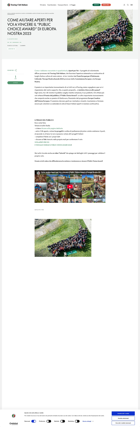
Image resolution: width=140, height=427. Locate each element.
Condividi (10, 70)
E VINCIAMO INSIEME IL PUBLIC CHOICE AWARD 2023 (53, 145)
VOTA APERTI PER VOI (42, 142)
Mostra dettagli (87, 421)
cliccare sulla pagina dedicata (52, 128)
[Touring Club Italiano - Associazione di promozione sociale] (17, 4)
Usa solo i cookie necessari (123, 423)
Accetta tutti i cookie (123, 413)
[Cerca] (128, 4)
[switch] (49, 421)
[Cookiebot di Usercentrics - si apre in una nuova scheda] (14, 424)
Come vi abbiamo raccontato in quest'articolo (51, 71)
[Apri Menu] (132, 4)
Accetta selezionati (123, 418)
